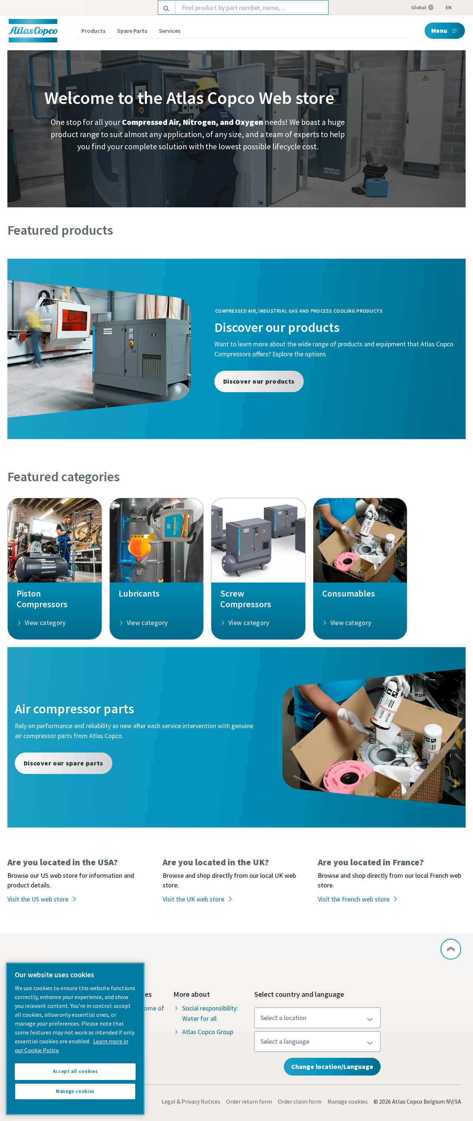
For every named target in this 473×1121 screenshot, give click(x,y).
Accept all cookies (75, 1071)
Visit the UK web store (193, 899)
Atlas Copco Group (207, 1031)
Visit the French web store (353, 899)
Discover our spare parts (63, 763)
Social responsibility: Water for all (210, 1013)
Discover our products (259, 381)
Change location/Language (332, 1066)
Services (169, 30)
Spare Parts (132, 30)
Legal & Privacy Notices (190, 1101)
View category (45, 622)
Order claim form (299, 1101)
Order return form (249, 1101)
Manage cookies (347, 1101)
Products (93, 30)
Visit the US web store (37, 899)
